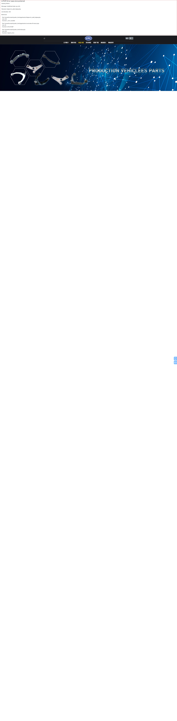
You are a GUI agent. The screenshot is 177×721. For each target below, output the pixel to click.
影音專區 (88, 42)
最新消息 (73, 42)
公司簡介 (66, 42)
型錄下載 (96, 42)
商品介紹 (81, 42)
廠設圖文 (103, 42)
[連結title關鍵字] (44, 38)
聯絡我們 (111, 42)
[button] (127, 38)
